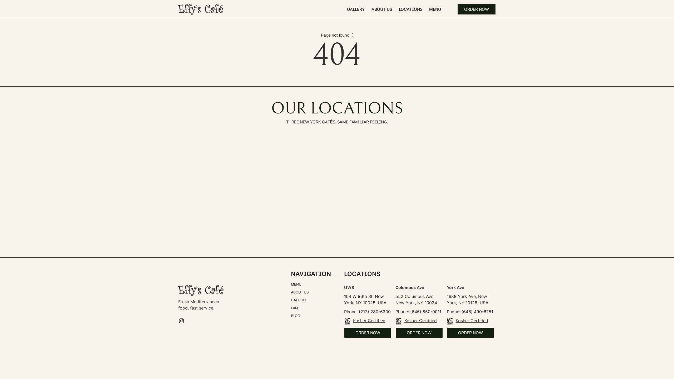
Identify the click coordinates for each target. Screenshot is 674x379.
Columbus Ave (409, 287)
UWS (349, 287)
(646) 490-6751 (477, 311)
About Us (381, 9)
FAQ (294, 308)
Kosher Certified (369, 320)
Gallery (356, 9)
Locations (411, 9)
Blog (295, 316)
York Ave (455, 287)
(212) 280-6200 (375, 311)
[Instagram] (181, 321)
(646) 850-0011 (425, 311)
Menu (435, 9)
